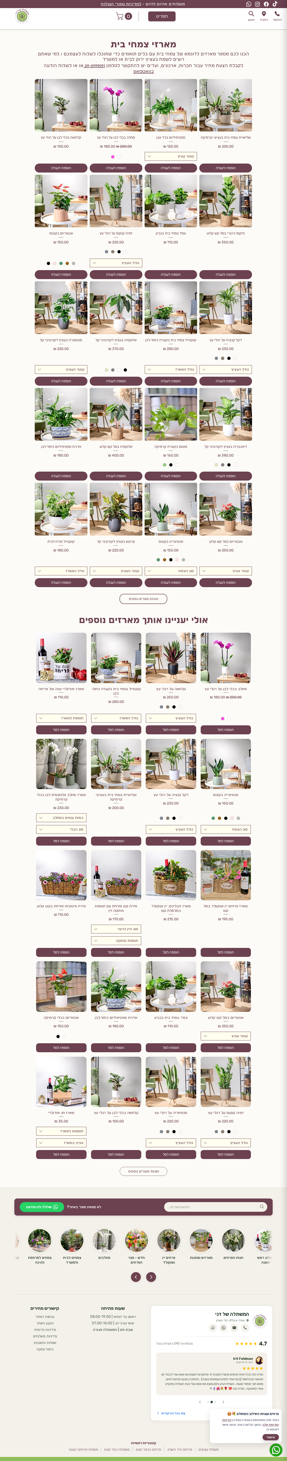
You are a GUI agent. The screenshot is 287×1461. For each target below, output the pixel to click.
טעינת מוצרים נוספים (143, 599)
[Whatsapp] (249, 4)
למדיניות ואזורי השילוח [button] (121, 4)
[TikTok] (275, 4)
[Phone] (263, 14)
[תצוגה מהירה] (226, 658)
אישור (271, 1437)
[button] (125, 16)
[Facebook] (266, 4)
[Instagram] (257, 4)
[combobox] (171, 156)
